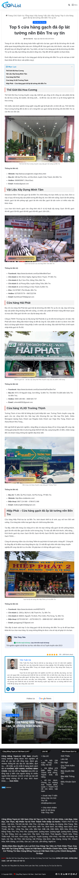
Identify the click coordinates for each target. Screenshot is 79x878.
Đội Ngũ (64, 762)
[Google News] (45, 698)
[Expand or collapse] (72, 66)
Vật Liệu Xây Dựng (51, 16)
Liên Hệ (64, 759)
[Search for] (69, 5)
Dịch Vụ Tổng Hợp (25, 16)
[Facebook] (13, 689)
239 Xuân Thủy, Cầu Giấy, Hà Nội (49, 762)
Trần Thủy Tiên (20, 637)
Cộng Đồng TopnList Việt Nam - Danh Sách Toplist (31, 874)
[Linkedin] (8, 689)
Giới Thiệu (65, 756)
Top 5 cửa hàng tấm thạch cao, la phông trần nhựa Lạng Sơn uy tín (25, 724)
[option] (39, 723)
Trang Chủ (12, 16)
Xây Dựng (38, 16)
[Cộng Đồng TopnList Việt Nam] (11, 4)
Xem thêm (13, 781)
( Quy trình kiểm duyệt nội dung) (40, 642)
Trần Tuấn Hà (29, 38)
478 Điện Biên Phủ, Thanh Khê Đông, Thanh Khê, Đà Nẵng (49, 772)
